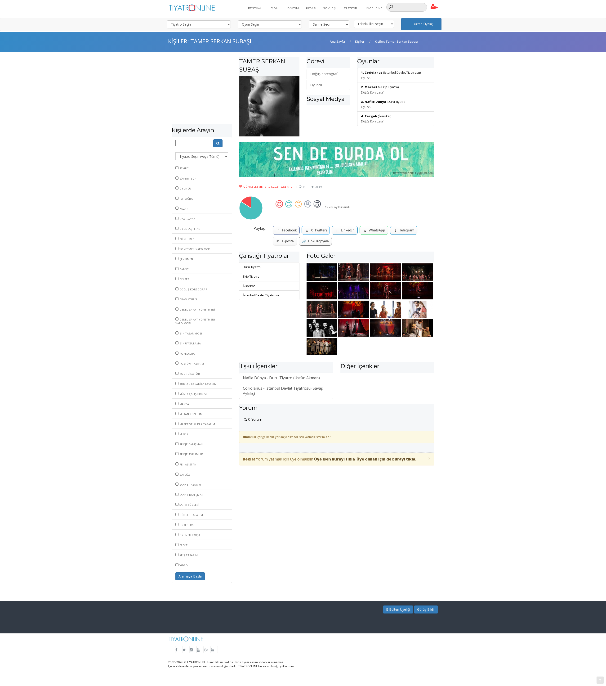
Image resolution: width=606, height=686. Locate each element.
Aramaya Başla (190, 576)
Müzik (183, 434)
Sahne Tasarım (189, 484)
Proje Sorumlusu (191, 454)
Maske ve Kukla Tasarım (196, 424)
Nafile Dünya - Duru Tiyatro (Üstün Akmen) (281, 377)
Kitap (311, 8)
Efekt (182, 545)
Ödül (275, 8)
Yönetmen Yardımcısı (194, 249)
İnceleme (374, 8)
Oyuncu (184, 188)
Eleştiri (351, 8)
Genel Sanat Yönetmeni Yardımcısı (195, 321)
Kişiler (360, 41)
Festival (255, 8)
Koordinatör (189, 373)
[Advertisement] (202, 90)
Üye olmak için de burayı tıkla (385, 459)
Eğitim (293, 8)
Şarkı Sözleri (188, 504)
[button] (434, 7)
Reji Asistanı (187, 464)
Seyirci (183, 168)
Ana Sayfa (337, 41)
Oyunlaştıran (189, 228)
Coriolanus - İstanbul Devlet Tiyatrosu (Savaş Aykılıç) (283, 391)
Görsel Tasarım (190, 515)
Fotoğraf (186, 198)
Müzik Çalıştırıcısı (192, 394)
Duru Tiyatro (252, 267)
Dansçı (183, 269)
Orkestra (186, 525)
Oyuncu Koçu (189, 535)
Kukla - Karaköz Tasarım (197, 384)
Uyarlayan (187, 219)
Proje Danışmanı (191, 444)
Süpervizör (187, 178)
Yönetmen (186, 239)
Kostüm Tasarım (191, 363)
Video (183, 565)
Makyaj (184, 404)
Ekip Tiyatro (251, 276)
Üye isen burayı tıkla (334, 459)
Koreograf (187, 353)
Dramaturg (187, 299)
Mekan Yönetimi (190, 414)
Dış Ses (183, 279)
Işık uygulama (189, 343)
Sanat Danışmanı (191, 494)
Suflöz (184, 474)
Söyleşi (330, 8)
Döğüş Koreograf (192, 289)
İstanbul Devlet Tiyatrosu (261, 295)
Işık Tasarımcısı (190, 333)
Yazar (183, 208)
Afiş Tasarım (188, 555)
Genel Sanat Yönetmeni (196, 309)
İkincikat (249, 286)
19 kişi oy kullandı (337, 207)
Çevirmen (185, 259)
